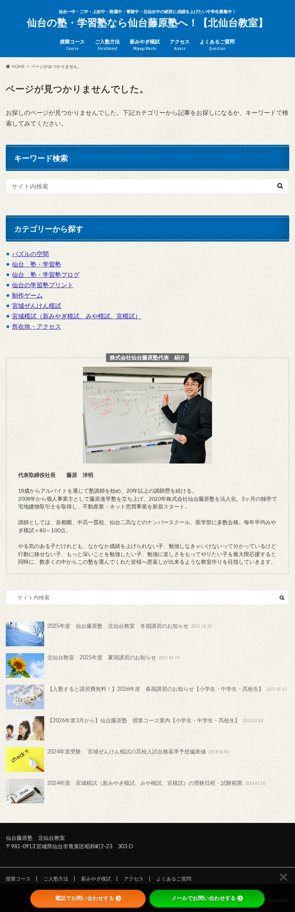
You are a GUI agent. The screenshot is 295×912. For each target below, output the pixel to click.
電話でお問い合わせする (84, 898)
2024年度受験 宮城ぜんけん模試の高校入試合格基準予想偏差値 (138, 751)
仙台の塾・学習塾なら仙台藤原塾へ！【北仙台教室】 (147, 22)
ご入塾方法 (107, 44)
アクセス (180, 44)
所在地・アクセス (36, 326)
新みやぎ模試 (145, 44)
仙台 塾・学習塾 (36, 264)
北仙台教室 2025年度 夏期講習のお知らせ (113, 657)
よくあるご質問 (217, 44)
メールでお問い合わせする (203, 898)
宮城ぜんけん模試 (36, 305)
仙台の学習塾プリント (42, 284)
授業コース (72, 44)
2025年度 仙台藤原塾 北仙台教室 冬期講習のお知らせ (129, 625)
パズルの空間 (30, 253)
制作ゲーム (27, 295)
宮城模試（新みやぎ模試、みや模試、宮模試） (76, 315)
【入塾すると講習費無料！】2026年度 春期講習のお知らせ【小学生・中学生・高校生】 (167, 688)
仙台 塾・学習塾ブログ (46, 274)
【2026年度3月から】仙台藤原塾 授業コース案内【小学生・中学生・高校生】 (155, 720)
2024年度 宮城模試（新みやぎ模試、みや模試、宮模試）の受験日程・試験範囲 (156, 783)
